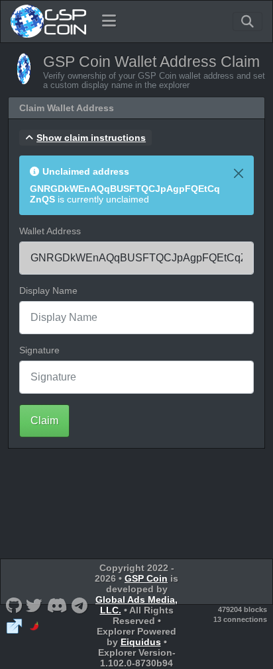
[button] (85, 138)
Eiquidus (141, 642)
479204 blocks (242, 609)
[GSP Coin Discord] (57, 605)
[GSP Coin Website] (14, 625)
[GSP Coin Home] (48, 21)
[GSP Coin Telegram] (80, 605)
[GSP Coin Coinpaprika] (34, 625)
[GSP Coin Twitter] (34, 605)
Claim (44, 420)
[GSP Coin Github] (14, 605)
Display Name (48, 290)
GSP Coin (146, 578)
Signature (39, 350)
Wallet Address (50, 231)
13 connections (240, 619)
